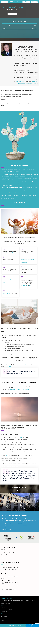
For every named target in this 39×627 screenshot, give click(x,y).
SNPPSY (21, 437)
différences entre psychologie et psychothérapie (19, 389)
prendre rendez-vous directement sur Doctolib (27, 83)
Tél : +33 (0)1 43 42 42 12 (19, 34)
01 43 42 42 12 (35, 81)
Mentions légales (4, 616)
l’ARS (6, 455)
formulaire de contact (20, 81)
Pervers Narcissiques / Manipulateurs (10, 252)
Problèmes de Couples (7, 279)
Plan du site (3, 618)
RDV (26, 1)
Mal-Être (31, 252)
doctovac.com (26, 527)
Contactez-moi (12, 13)
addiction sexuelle (12, 192)
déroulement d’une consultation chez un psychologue (22, 107)
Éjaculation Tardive (24, 285)
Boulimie (32, 270)
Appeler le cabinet (19, 487)
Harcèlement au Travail (25, 259)
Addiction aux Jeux (7, 293)
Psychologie (3, 620)
